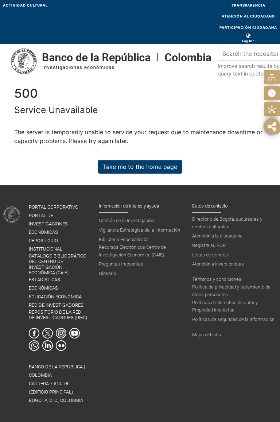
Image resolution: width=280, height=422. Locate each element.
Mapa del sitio (206, 334)
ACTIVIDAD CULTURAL (25, 5)
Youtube (74, 333)
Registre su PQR (209, 245)
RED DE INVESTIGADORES (56, 305)
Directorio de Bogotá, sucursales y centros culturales (227, 222)
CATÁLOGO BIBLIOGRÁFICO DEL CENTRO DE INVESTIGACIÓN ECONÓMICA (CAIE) (57, 264)
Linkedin (47, 345)
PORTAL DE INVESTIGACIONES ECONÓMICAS (48, 224)
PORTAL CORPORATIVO (53, 207)
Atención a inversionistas (218, 264)
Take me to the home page (140, 166)
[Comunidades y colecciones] (272, 77)
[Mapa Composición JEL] (272, 109)
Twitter (47, 333)
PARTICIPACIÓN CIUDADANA (248, 28)
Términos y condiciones (216, 279)
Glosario (107, 273)
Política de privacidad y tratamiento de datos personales (231, 290)
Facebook (34, 333)
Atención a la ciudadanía (217, 236)
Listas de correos (210, 255)
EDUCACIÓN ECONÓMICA (55, 296)
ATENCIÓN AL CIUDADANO (248, 16)
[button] (248, 35)
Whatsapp (34, 345)
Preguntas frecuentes (121, 264)
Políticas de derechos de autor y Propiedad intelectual (225, 306)
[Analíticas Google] (272, 93)
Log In (247, 41)
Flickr (61, 345)
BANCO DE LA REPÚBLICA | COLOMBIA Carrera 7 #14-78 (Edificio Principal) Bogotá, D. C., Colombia (57, 383)
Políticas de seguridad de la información (233, 319)
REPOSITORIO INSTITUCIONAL (45, 245)
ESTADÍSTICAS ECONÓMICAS (44, 284)
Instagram (61, 333)
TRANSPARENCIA (248, 5)
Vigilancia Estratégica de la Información (139, 230)
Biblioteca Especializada (124, 239)
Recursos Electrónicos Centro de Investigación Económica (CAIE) (132, 250)
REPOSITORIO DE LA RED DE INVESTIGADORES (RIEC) (58, 314)
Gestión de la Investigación (126, 220)
